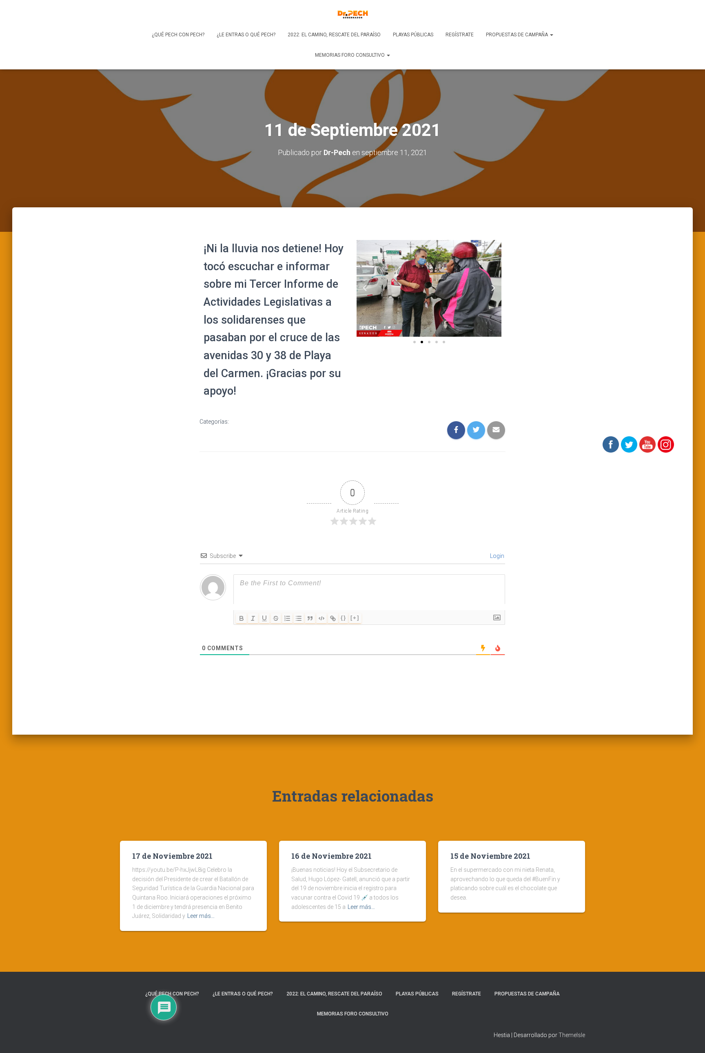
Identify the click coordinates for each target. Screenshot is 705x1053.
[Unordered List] (298, 618)
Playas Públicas (413, 35)
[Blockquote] (310, 618)
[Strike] (276, 618)
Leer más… (201, 916)
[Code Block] (321, 618)
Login (496, 556)
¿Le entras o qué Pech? (246, 35)
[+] (354, 618)
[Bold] (241, 618)
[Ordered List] (287, 618)
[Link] (333, 618)
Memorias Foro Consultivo (350, 55)
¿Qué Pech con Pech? (178, 35)
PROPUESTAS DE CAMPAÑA (517, 35)
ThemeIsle (572, 1035)
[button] (414, 342)
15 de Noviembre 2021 (490, 856)
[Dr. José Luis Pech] (352, 14)
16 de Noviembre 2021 (331, 856)
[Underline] (264, 618)
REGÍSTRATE (460, 35)
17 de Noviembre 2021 (172, 856)
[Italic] (253, 618)
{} (343, 618)
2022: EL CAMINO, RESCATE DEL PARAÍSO (334, 35)
